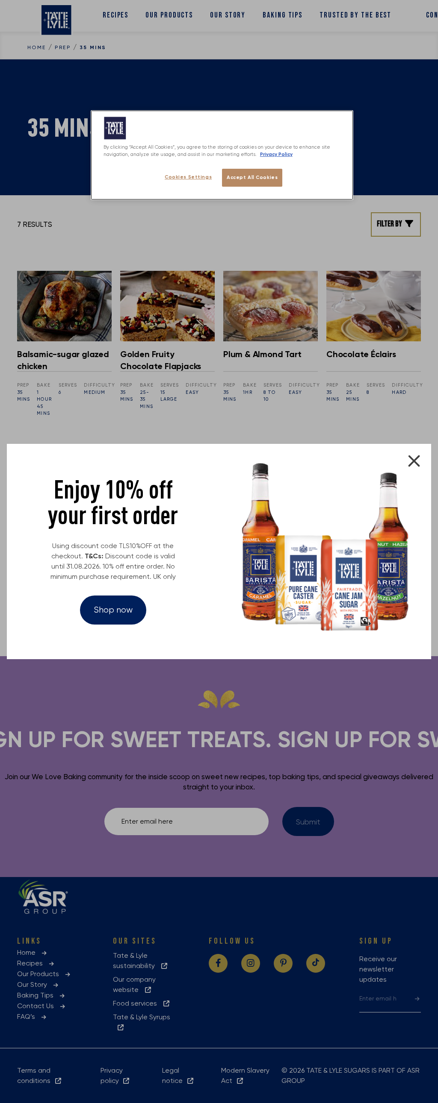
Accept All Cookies (252, 177)
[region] (222, 155)
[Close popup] (414, 461)
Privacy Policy (276, 154)
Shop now (113, 610)
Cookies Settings (188, 177)
